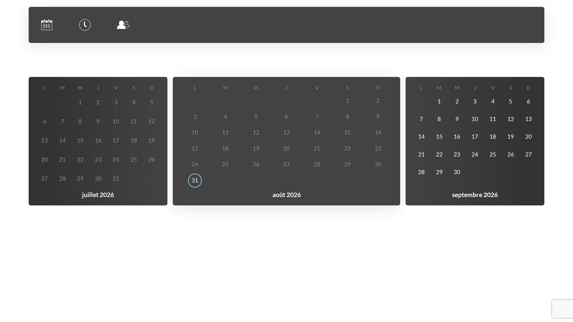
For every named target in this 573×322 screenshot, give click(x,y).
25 (492, 154)
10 (475, 119)
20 (528, 136)
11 (492, 119)
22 (439, 154)
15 (439, 136)
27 (528, 154)
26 (510, 154)
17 (475, 136)
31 (195, 180)
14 (421, 136)
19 (510, 136)
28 (421, 172)
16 (457, 136)
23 (457, 154)
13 (528, 119)
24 (475, 154)
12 (510, 119)
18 (492, 136)
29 (439, 172)
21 (421, 154)
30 (457, 172)
